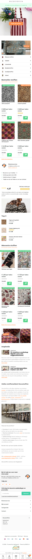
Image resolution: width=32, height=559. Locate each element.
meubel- (3, 390)
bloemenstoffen (5, 399)
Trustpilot (24, 552)
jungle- (12, 397)
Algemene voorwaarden (11, 536)
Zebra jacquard (6, 103)
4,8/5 (21, 433)
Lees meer (4, 363)
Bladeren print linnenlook (5, 307)
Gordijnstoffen (9, 71)
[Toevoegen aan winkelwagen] (9, 118)
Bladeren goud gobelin (24, 269)
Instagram (6, 484)
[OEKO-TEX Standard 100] (16, 548)
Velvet (7, 75)
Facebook (2, 484)
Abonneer (26, 493)
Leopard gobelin (22, 103)
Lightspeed (16, 544)
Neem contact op (12, 167)
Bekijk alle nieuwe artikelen (8, 324)
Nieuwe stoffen (9, 57)
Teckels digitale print (14, 228)
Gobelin (7, 60)
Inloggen (9, 557)
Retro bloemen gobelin (23, 140)
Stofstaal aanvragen (7, 269)
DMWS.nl (27, 544)
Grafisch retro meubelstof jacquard (7, 141)
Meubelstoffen (9, 68)
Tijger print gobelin (14, 220)
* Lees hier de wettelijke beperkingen (9, 496)
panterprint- (18, 397)
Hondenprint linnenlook (24, 306)
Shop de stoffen (16, 23)
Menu (16, 557)
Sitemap (26, 536)
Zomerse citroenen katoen (15, 236)
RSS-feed (20, 536)
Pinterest (9, 484)
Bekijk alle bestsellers (7, 159)
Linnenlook (8, 64)
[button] (2, 53)
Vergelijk (4, 115)
